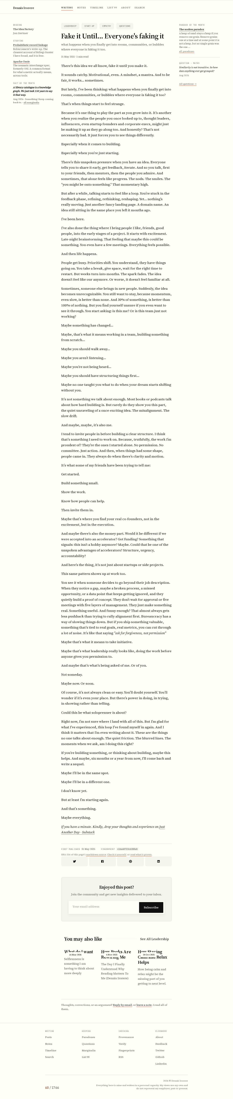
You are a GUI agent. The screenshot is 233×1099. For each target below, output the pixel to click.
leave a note (144, 1005)
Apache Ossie (21, 61)
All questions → (187, 83)
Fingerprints (127, 1050)
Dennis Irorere (23, 8)
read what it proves (141, 854)
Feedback (161, 1044)
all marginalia (31, 102)
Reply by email (122, 1005)
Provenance (126, 1037)
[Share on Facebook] (102, 861)
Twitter (160, 1050)
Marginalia (89, 1050)
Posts (48, 1037)
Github (159, 1057)
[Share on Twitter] (74, 861)
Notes (81, 7)
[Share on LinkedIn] (158, 861)
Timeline (96, 7)
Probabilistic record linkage (30, 45)
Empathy (106, 26)
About (125, 7)
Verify (122, 1044)
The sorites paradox (191, 29)
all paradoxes (186, 51)
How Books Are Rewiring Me (116, 954)
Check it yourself (116, 854)
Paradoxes (88, 1037)
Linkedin (161, 1064)
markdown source (96, 854)
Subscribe (151, 907)
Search (140, 7)
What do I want (78, 952)
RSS (121, 1057)
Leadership (70, 26)
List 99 (112, 7)
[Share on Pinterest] (130, 861)
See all (154, 939)
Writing (67, 7)
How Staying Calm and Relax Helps (152, 957)
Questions (124, 26)
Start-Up (89, 26)
